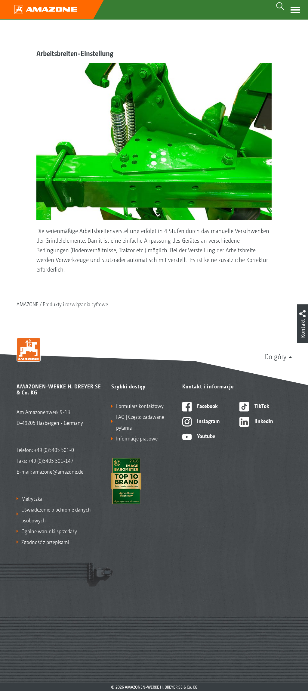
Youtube (205, 435)
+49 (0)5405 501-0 (54, 449)
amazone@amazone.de (58, 471)
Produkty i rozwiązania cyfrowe (75, 304)
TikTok (261, 405)
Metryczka (31, 498)
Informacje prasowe (137, 438)
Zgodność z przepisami (45, 541)
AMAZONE (27, 304)
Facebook (207, 405)
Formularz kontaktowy (140, 405)
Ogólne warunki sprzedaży (49, 531)
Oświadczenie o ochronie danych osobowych (56, 514)
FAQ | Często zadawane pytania (140, 422)
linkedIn (263, 420)
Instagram (208, 420)
